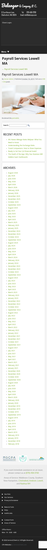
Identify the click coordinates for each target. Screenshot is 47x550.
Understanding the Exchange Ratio (21, 145)
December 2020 (14, 371)
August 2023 (13, 278)
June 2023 (12, 284)
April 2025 (12, 219)
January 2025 (13, 228)
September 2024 (14, 240)
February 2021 (13, 365)
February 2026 (13, 190)
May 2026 (12, 182)
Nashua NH (25, 484)
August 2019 (13, 418)
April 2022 (12, 324)
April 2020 (12, 394)
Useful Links (8, 513)
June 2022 (12, 319)
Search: (6, 125)
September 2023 (14, 275)
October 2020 (13, 377)
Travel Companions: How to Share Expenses (24, 148)
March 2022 (12, 327)
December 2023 (14, 266)
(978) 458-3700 (32, 473)
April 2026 (12, 184)
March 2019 (12, 432)
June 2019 (12, 424)
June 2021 (12, 354)
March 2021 (12, 362)
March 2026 (12, 187)
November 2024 (14, 234)
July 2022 (11, 316)
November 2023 (14, 269)
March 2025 (12, 222)
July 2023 (11, 281)
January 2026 (13, 193)
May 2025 (12, 217)
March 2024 (12, 257)
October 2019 (13, 412)
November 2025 (14, 199)
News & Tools (9, 507)
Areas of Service (10, 523)
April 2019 (12, 429)
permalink (15, 118)
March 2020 (12, 397)
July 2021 (11, 351)
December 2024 (14, 231)
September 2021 (14, 345)
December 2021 (14, 336)
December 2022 (14, 301)
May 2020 (12, 391)
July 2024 (11, 246)
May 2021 (12, 356)
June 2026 (12, 179)
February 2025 (13, 225)
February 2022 (13, 330)
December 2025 (14, 196)
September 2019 (14, 415)
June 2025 (12, 214)
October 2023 (13, 272)
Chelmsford (23, 481)
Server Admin (8, 79)
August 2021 (13, 348)
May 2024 (12, 252)
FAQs (6, 510)
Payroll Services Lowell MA (14, 69)
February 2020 (13, 400)
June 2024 (12, 249)
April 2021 (12, 359)
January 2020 (13, 403)
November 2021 (14, 339)
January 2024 (13, 263)
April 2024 (12, 254)
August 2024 (13, 243)
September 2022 (14, 310)
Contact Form (9, 520)
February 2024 (13, 260)
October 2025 (13, 202)
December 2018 (14, 441)
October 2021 (13, 342)
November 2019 (14, 409)
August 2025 (13, 208)
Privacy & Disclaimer (11, 500)
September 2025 (14, 205)
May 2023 (12, 287)
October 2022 (13, 307)
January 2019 (13, 438)
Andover (32, 481)
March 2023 (12, 292)
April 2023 (12, 289)
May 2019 (12, 426)
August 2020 (13, 383)
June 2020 (12, 389)
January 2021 (13, 368)
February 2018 (13, 444)
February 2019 (13, 435)
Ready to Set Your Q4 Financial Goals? (22, 151)
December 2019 (14, 406)
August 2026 (13, 173)
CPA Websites (6, 545)
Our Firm (7, 494)
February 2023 (13, 295)
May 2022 (12, 321)
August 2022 (13, 313)
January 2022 (13, 333)
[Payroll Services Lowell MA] (23, 113)
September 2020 (14, 380)
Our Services (8, 497)
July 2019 (11, 421)
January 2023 (13, 298)
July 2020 (11, 386)
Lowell (40, 481)
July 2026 (11, 176)
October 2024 (13, 237)
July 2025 (11, 211)
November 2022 (14, 304)
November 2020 (14, 374)
